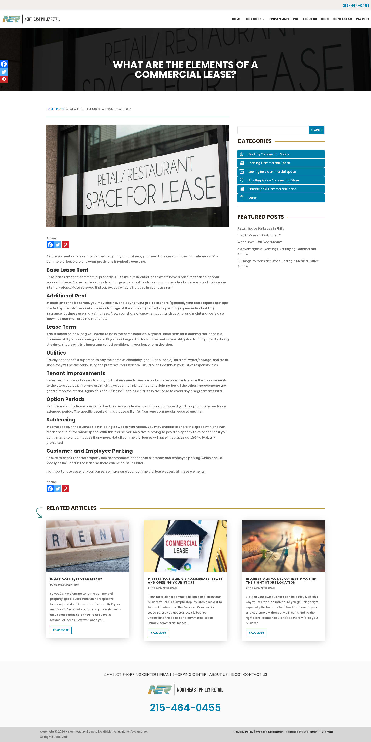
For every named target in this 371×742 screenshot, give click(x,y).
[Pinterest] (65, 244)
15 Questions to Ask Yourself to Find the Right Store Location (281, 581)
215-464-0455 (356, 5)
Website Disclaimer (269, 732)
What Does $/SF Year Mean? (259, 242)
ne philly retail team (66, 584)
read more (61, 630)
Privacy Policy (243, 732)
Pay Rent (362, 19)
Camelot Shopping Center (130, 674)
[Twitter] (57, 244)
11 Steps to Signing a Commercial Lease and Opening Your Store (185, 581)
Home (236, 19)
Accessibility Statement (302, 732)
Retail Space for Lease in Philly (260, 228)
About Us (309, 19)
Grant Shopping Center (182, 674)
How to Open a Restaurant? (259, 235)
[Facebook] (50, 244)
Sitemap (327, 732)
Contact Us (342, 19)
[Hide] (1, 87)
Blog (325, 19)
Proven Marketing (283, 19)
